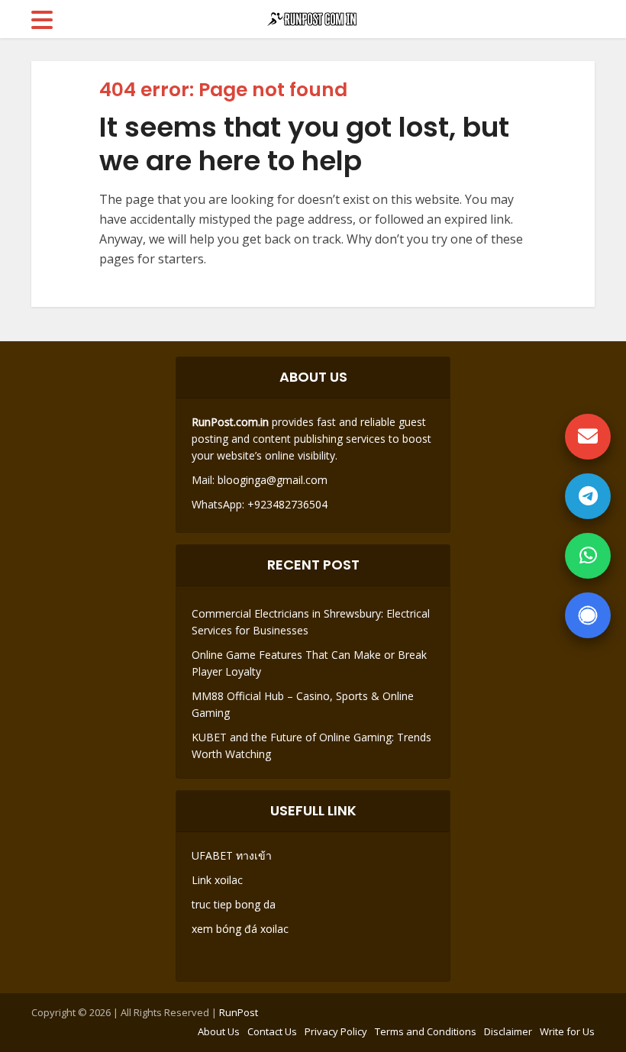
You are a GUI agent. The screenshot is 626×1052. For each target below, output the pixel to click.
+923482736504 (286, 504)
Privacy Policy (336, 1031)
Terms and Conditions (425, 1031)
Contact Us (272, 1031)
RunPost (238, 1012)
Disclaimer (508, 1031)
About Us (219, 1031)
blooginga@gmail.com (273, 480)
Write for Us (567, 1031)
